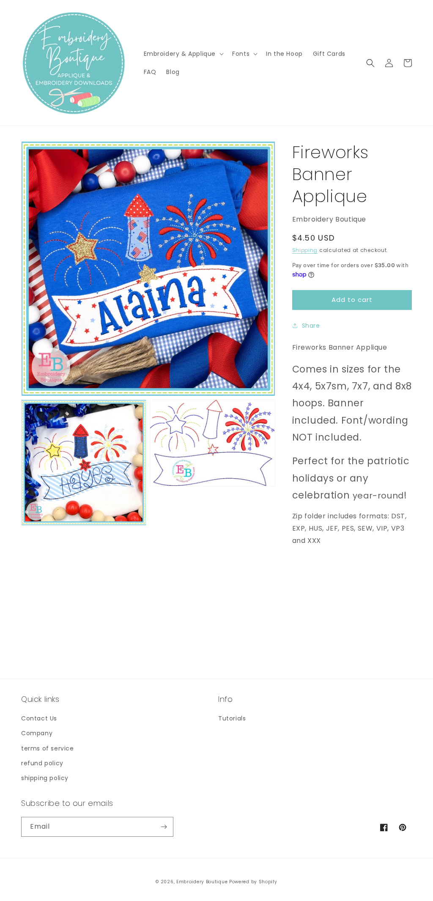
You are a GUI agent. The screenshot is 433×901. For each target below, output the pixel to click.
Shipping (305, 250)
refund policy (42, 763)
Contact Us (39, 718)
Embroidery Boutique (201, 882)
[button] (183, 54)
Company (36, 733)
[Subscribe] (163, 827)
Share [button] (311, 325)
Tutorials (232, 718)
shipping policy (45, 778)
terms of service (47, 748)
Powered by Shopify (253, 882)
